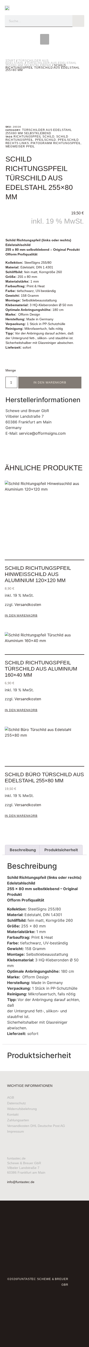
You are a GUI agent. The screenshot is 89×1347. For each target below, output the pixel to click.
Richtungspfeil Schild (34, 136)
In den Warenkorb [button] (21, 615)
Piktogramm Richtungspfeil (56, 143)
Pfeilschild (45, 140)
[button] (44, 39)
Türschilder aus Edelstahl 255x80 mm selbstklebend (41, 64)
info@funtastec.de (20, 1182)
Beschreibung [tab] (23, 849)
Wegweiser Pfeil (20, 146)
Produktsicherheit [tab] (61, 849)
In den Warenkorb (49, 382)
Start (10, 60)
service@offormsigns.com (42, 433)
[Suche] (78, 21)
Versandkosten (27, 604)
